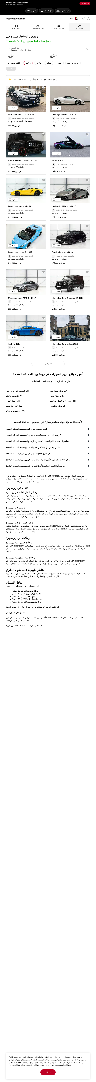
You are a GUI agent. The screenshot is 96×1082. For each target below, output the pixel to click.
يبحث (11, 68)
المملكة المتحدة (21, 625)
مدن (28, 381)
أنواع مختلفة (48, 381)
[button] (71, 18)
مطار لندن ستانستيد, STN (16, 406)
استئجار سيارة (36, 625)
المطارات (36, 381)
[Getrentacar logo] (15, 18)
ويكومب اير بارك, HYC (15, 411)
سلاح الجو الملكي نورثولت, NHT (63, 401)
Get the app (85, 3)
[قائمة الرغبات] (83, 18)
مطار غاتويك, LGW (14, 396)
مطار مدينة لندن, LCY (59, 391)
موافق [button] (48, 1072)
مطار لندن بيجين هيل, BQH (17, 391)
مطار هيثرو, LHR (57, 396)
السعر (59, 63)
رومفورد (9, 625)
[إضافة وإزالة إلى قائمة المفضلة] (43, 89)
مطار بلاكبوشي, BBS (58, 406)
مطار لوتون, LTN (13, 401)
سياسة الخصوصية (20, 1062)
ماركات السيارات (63, 381)
